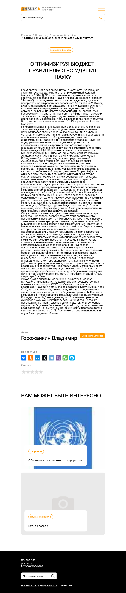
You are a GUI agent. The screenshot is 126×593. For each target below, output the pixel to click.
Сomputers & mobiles (60, 50)
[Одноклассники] (30, 357)
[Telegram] (51, 357)
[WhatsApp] (65, 357)
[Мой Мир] (37, 357)
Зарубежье (36, 451)
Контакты (66, 585)
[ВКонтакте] (23, 357)
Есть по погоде (38, 526)
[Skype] (72, 357)
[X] (44, 357)
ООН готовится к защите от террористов (55, 460)
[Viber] (58, 357)
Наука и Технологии (41, 516)
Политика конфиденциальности (39, 585)
